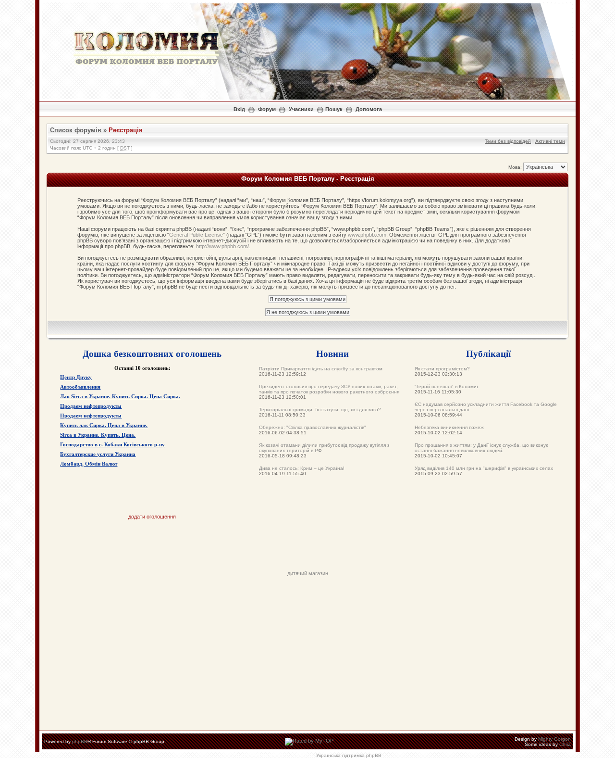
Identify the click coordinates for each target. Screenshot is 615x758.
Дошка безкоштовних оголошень (152, 353)
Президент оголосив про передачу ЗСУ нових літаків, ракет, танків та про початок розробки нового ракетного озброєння (329, 389)
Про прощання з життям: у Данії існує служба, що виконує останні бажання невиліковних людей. (481, 447)
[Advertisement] (307, 548)
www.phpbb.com (367, 235)
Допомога (369, 109)
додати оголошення (152, 516)
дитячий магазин (307, 573)
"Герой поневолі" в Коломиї (446, 386)
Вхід (239, 109)
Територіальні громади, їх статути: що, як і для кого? (320, 409)
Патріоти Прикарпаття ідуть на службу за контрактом (320, 368)
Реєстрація (126, 130)
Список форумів (75, 130)
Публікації (488, 353)
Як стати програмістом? (442, 368)
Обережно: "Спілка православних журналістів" (312, 427)
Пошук (334, 109)
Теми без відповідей (508, 141)
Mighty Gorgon (554, 739)
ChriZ (565, 744)
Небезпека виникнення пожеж (449, 427)
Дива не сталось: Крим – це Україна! (301, 468)
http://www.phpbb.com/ (222, 246)
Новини (332, 353)
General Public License (196, 235)
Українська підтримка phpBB (348, 755)
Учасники (301, 109)
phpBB (79, 741)
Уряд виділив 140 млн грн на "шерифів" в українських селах (484, 468)
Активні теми (550, 141)
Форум (267, 109)
